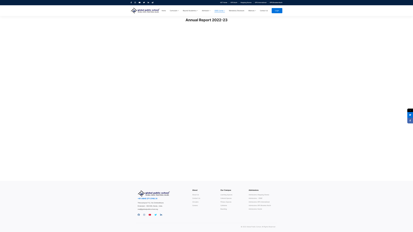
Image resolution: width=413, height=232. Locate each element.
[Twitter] (155, 214)
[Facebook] (138, 214)
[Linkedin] (161, 214)
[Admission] (410, 115)
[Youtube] (150, 214)
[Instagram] (144, 214)
